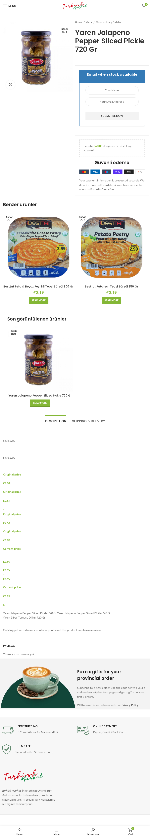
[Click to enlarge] (10, 84)
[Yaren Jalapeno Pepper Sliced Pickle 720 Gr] (40, 359)
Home (78, 22)
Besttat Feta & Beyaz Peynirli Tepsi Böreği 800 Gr (38, 286)
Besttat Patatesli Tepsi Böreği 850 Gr (111, 286)
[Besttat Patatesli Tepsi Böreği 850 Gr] (111, 247)
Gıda (89, 22)
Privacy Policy (130, 705)
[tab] (55, 420)
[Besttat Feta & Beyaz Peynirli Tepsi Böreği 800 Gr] (38, 247)
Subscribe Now (112, 115)
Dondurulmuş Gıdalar (108, 22)
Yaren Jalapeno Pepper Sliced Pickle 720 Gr (40, 396)
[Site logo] (75, 5)
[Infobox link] (37, 730)
